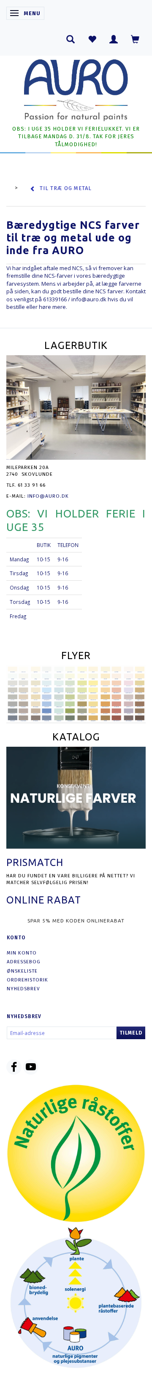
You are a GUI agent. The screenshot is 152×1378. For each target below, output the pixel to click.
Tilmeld (130, 1033)
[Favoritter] (92, 39)
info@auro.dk (88, 299)
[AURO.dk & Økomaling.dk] (76, 88)
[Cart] (135, 39)
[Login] (114, 39)
